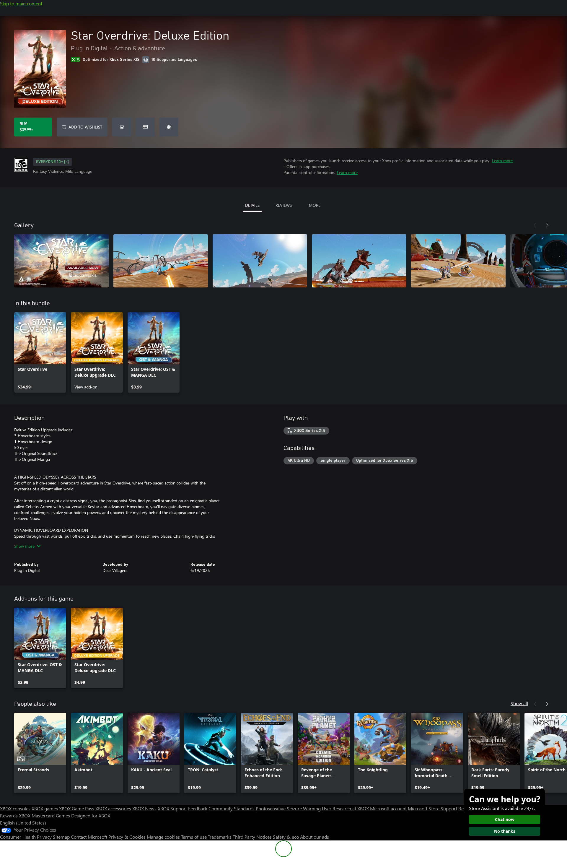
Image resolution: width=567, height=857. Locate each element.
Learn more (502, 160)
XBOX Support (172, 808)
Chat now (504, 819)
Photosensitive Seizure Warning (288, 808)
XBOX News (144, 808)
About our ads (314, 837)
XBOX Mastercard (37, 815)
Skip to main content (21, 3)
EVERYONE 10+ (49, 162)
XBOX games (45, 808)
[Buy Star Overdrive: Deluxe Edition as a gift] (145, 127)
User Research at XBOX (346, 808)
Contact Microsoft (89, 837)
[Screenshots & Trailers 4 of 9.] (359, 260)
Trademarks (220, 837)
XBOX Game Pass (76, 808)
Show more (24, 546)
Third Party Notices (252, 837)
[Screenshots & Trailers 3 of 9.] (260, 260)
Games (63, 815)
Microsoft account (388, 808)
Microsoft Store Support (432, 808)
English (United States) (23, 822)
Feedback (197, 808)
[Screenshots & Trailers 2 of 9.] (160, 260)
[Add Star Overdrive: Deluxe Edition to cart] (121, 127)
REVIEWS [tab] (284, 205)
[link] (40, 352)
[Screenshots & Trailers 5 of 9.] (458, 260)
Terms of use (194, 837)
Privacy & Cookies (127, 837)
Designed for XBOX (90, 815)
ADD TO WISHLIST (85, 127)
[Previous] (535, 225)
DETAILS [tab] (252, 205)
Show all (519, 703)
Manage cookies (163, 837)
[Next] (547, 225)
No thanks (504, 831)
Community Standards (231, 808)
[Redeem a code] (168, 127)
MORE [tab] (314, 205)
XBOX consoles (15, 808)
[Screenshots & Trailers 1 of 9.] (61, 260)
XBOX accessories (113, 808)
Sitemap (61, 837)
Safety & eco (286, 837)
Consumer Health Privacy (26, 837)
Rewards (9, 815)
